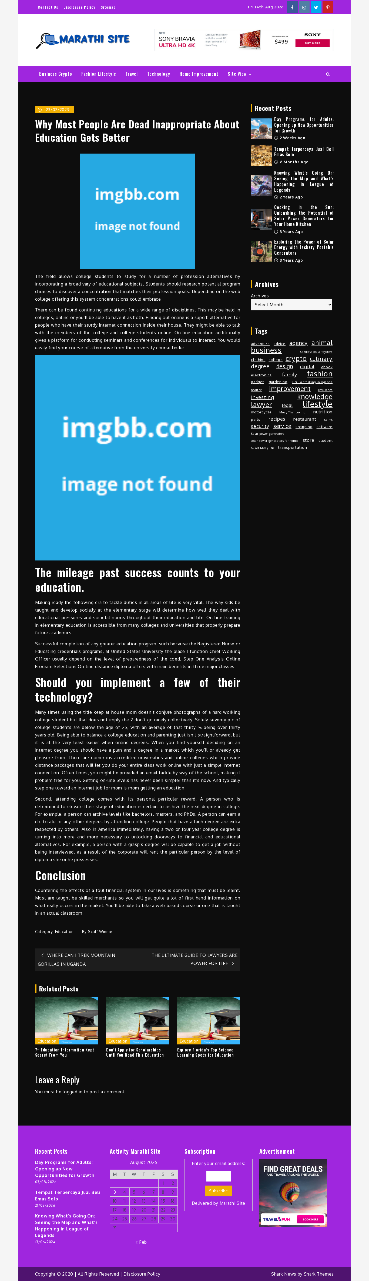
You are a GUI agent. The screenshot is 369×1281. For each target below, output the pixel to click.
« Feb (141, 1242)
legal (287, 405)
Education (64, 931)
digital (307, 366)
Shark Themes (319, 1274)
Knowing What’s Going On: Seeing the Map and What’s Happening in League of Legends (304, 181)
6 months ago (293, 162)
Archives (260, 295)
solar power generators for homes (274, 441)
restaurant (304, 419)
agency (298, 343)
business (266, 350)
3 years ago (291, 231)
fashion (320, 373)
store (308, 440)
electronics (261, 375)
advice (280, 343)
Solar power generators (267, 434)
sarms (328, 420)
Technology (158, 74)
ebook (327, 366)
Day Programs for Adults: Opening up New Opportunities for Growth (304, 125)
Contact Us (48, 7)
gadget (257, 381)
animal (322, 342)
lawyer (261, 404)
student (325, 440)
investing (262, 397)
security (260, 426)
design (284, 366)
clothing (258, 359)
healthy (256, 390)
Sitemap (108, 7)
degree (260, 366)
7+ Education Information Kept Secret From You (64, 1052)
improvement (290, 388)
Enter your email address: (219, 1183)
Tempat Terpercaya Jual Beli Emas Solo (304, 152)
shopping (304, 426)
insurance (325, 390)
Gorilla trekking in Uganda (312, 382)
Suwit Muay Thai (263, 448)
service (282, 426)
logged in (72, 1091)
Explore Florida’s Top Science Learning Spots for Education (205, 1052)
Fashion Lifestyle (98, 74)
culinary (321, 359)
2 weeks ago (292, 137)
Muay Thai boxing (292, 412)
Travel (132, 74)
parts (255, 419)
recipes (277, 419)
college (276, 359)
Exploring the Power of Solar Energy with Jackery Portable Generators (304, 247)
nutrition (323, 411)
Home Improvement (199, 74)
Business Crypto (55, 74)
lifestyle (318, 404)
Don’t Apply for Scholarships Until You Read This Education (135, 1052)
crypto (296, 358)
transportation (292, 447)
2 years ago (291, 197)
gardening (278, 381)
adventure (260, 343)
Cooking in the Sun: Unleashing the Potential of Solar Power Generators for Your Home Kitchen (304, 215)
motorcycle (261, 412)
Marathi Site (232, 1203)
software (325, 426)
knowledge (315, 396)
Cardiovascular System (316, 352)
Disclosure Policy (79, 7)
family (289, 374)
